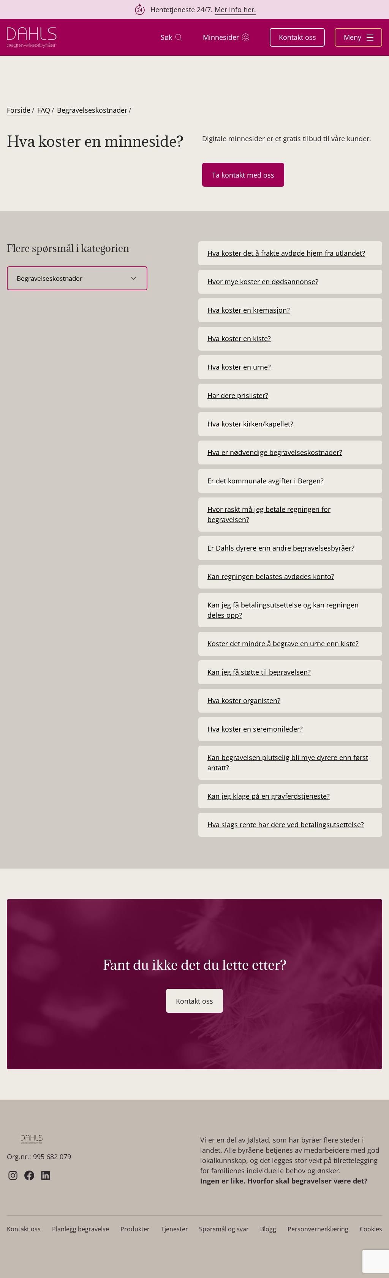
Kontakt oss (297, 37)
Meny (353, 37)
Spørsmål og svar (224, 1229)
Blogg (268, 1229)
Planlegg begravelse (80, 1229)
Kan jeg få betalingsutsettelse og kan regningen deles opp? (283, 610)
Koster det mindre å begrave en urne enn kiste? (283, 643)
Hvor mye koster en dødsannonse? (262, 281)
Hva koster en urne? (239, 366)
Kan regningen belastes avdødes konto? (270, 576)
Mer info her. (235, 9)
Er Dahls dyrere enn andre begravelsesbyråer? (280, 547)
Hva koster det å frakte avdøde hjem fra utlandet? (286, 253)
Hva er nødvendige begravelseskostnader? (274, 452)
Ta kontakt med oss (243, 174)
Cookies (371, 1229)
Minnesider (221, 37)
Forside (18, 110)
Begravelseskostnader (92, 110)
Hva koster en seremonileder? (255, 728)
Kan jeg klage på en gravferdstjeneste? (268, 796)
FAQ (43, 110)
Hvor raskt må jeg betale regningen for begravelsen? (268, 514)
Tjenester (174, 1229)
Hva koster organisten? (243, 700)
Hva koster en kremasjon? (248, 310)
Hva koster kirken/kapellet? (250, 423)
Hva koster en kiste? (239, 338)
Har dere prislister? (237, 395)
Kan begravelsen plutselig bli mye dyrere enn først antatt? (287, 762)
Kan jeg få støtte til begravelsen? (259, 672)
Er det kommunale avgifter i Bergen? (265, 480)
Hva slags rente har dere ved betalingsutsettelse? (285, 824)
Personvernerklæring (318, 1229)
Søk (166, 37)
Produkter (135, 1229)
